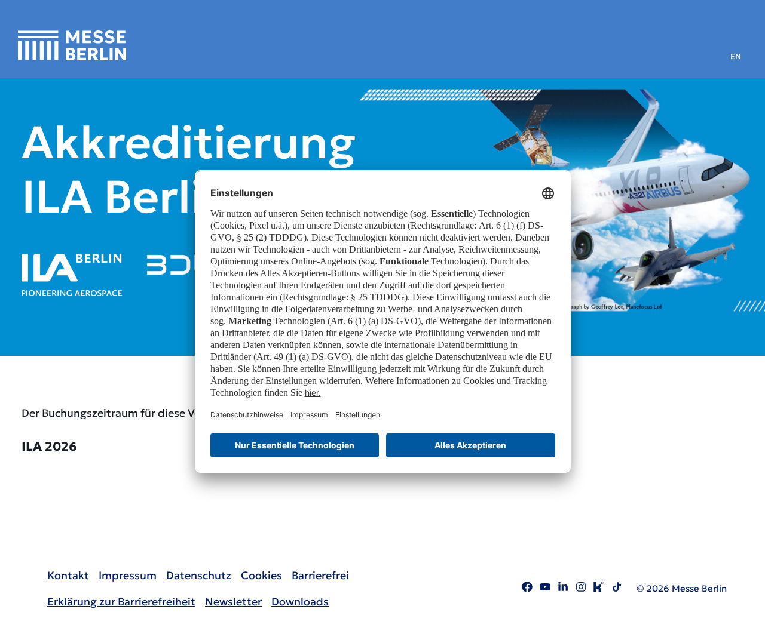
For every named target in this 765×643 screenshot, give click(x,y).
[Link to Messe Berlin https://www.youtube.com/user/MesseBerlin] (545, 588)
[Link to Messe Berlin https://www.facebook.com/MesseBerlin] (527, 588)
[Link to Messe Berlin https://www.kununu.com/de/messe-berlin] (598, 588)
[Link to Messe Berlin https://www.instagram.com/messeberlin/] (581, 588)
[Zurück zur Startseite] (72, 45)
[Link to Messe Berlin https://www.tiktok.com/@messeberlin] (616, 588)
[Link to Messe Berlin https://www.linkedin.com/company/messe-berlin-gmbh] (563, 588)
